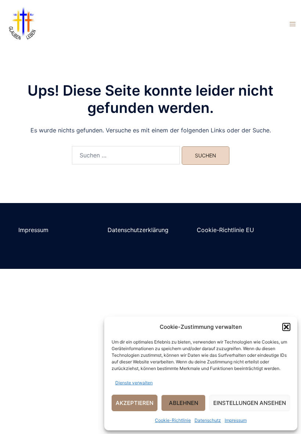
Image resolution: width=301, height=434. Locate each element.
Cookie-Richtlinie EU (225, 230)
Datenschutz (208, 420)
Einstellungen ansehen (249, 402)
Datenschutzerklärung (138, 230)
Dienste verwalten (134, 382)
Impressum (236, 420)
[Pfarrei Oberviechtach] (22, 23)
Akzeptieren (134, 402)
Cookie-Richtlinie (173, 420)
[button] (286, 327)
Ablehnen (183, 402)
